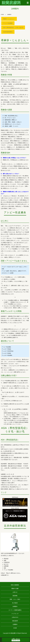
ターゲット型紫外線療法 (15, 610)
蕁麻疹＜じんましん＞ (9, 19)
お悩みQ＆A (15, 617)
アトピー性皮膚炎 (7, 23)
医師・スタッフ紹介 (15, 599)
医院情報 (15, 595)
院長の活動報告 (15, 585)
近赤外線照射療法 (7, 31)
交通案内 (15, 624)
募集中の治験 (15, 588)
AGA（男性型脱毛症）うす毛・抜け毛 (13, 27)
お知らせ (15, 592)
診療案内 (15, 606)
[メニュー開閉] (27, 3)
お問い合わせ (16, 639)
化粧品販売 (15, 620)
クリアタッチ (15, 613)
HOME (2, 14)
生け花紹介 (15, 603)
